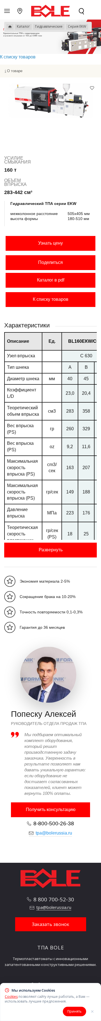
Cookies (11, 996)
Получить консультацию (50, 809)
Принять (74, 1011)
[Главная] (9, 27)
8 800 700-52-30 (53, 899)
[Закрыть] (92, 1011)
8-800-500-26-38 (53, 823)
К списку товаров (50, 299)
